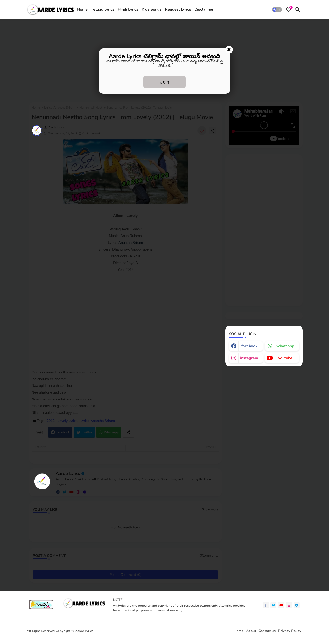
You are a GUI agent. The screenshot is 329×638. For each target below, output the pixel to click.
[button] (277, 9)
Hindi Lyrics (128, 9)
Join (164, 82)
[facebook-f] (266, 605)
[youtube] (281, 605)
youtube (285, 358)
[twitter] (273, 605)
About (251, 631)
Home (82, 9)
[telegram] (297, 605)
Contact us (267, 631)
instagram (249, 358)
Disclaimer (203, 9)
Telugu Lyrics (102, 9)
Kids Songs (152, 9)
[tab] (82, 9)
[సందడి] (41, 608)
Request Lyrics (178, 9)
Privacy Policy (289, 631)
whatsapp (285, 346)
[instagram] (289, 605)
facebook (249, 346)
